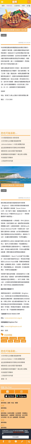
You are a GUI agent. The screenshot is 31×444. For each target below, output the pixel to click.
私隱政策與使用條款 (18, 432)
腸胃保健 (18, 415)
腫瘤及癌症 (4, 415)
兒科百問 (24, 415)
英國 (24, 341)
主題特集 (17, 5)
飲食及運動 (10, 413)
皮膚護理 (15, 417)
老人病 (9, 417)
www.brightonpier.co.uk (13, 326)
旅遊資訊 (5, 338)
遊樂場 (17, 341)
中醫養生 (24, 413)
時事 (23, 5)
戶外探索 (13, 338)
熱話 (12, 403)
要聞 (8, 403)
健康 (3, 5)
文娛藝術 (21, 338)
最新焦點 (3, 403)
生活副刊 (3, 35)
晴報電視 (9, 5)
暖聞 (16, 403)
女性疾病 (3, 417)
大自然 (4, 341)
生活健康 (18, 413)
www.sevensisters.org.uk (13, 318)
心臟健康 (11, 415)
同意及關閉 (15, 437)
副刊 (28, 5)
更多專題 (22, 417)
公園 (11, 341)
